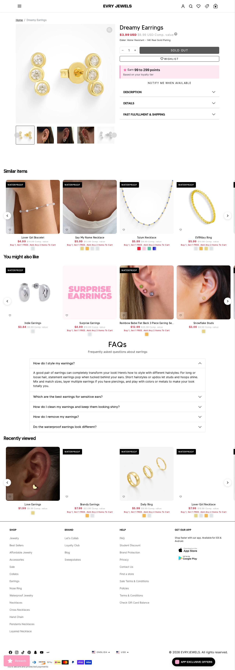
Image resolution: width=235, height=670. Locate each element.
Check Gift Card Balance (134, 602)
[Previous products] (7, 215)
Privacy (124, 559)
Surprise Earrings (89, 323)
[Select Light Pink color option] (144, 248)
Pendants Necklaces (22, 624)
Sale (12, 566)
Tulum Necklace (146, 237)
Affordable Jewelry (21, 552)
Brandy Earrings (90, 504)
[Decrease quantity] (122, 50)
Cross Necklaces (20, 609)
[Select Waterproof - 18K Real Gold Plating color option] (87, 248)
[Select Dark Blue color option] (154, 248)
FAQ (122, 538)
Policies (124, 588)
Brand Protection (130, 552)
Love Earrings (33, 504)
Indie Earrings (33, 323)
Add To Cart (48, 229)
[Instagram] (17, 652)
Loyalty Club (72, 545)
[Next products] (227, 215)
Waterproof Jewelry (21, 595)
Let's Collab (72, 538)
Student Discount (130, 545)
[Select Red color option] (139, 248)
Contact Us (126, 566)
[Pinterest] (29, 652)
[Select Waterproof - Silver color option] (97, 248)
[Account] (183, 6)
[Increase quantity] (135, 50)
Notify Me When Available (169, 82)
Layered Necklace (21, 631)
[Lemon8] (48, 652)
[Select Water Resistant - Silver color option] (33, 248)
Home (19, 19)
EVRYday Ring (203, 237)
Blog (67, 552)
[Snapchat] (35, 652)
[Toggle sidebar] (207, 6)
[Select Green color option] (149, 248)
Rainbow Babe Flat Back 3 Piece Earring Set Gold (147, 323)
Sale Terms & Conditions (134, 581)
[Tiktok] (23, 652)
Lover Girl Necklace (204, 504)
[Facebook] (10, 652)
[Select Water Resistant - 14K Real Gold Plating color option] (82, 248)
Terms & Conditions (131, 595)
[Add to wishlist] (10, 230)
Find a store (127, 573)
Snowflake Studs (204, 323)
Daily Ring (147, 504)
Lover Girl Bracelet (32, 237)
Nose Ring (16, 588)
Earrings (14, 581)
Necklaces (16, 602)
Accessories (17, 559)
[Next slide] (114, 135)
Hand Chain (17, 616)
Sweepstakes (73, 559)
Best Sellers (17, 545)
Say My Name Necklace (89, 237)
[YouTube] (42, 652)
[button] (19, 6)
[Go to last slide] (16, 135)
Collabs (14, 573)
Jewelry (14, 538)
